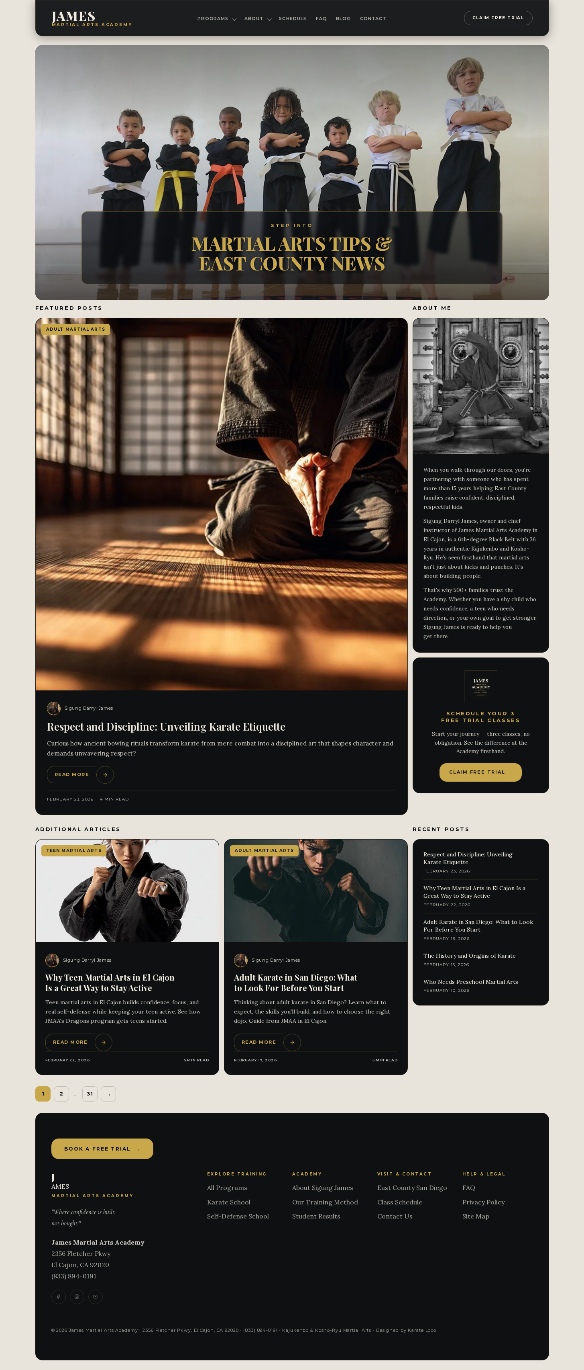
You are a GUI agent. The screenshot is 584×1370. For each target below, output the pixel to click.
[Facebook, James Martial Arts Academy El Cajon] (58, 1297)
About (254, 18)
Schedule (293, 18)
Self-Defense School (238, 1216)
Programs (212, 18)
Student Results (316, 1216)
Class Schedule (399, 1202)
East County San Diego (412, 1188)
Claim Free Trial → (480, 772)
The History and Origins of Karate (469, 955)
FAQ (321, 18)
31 (90, 1093)
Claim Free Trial (498, 17)
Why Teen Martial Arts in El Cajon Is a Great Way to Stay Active (110, 982)
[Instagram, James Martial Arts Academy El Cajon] (77, 1297)
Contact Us (395, 1216)
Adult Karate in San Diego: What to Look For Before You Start (295, 982)
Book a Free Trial (102, 1149)
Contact (373, 18)
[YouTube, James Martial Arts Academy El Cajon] (95, 1297)
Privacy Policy (483, 1202)
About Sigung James (322, 1188)
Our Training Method (325, 1202)
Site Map (475, 1216)
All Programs (227, 1188)
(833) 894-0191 (73, 1276)
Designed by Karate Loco (406, 1330)
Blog (343, 18)
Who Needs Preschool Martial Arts (470, 981)
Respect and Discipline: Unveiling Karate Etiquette (166, 726)
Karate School (228, 1202)
